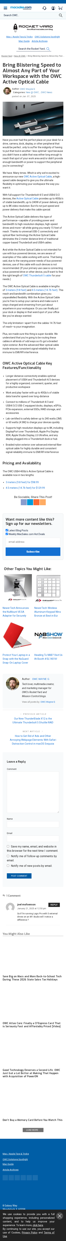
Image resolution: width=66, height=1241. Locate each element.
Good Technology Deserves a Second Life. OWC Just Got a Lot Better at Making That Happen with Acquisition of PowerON (31, 1073)
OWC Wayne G (27, 89)
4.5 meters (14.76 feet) (45, 290)
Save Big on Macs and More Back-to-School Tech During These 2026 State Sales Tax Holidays (32, 978)
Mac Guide (24, 41)
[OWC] (33, 27)
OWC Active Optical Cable (38, 176)
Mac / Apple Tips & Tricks (19, 36)
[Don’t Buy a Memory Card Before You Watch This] (33, 1099)
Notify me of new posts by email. (31, 865)
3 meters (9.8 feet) (16, 290)
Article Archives (40, 41)
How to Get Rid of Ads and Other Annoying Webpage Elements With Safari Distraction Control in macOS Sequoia (33, 740)
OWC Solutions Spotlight (47, 36)
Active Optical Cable (27, 198)
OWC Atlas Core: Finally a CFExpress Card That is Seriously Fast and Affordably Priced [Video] (32, 1025)
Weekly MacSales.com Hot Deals (26, 534)
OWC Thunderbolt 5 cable (37, 275)
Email (9, 833)
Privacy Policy (29, 1232)
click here (38, 1225)
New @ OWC (32, 92)
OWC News (46, 92)
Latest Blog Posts (18, 530)
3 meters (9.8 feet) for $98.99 (22, 482)
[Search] (61, 16)
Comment (12, 769)
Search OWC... (11, 15)
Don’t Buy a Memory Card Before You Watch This (32, 1120)
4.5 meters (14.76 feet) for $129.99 (25, 487)
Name (10, 819)
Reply (54, 905)
